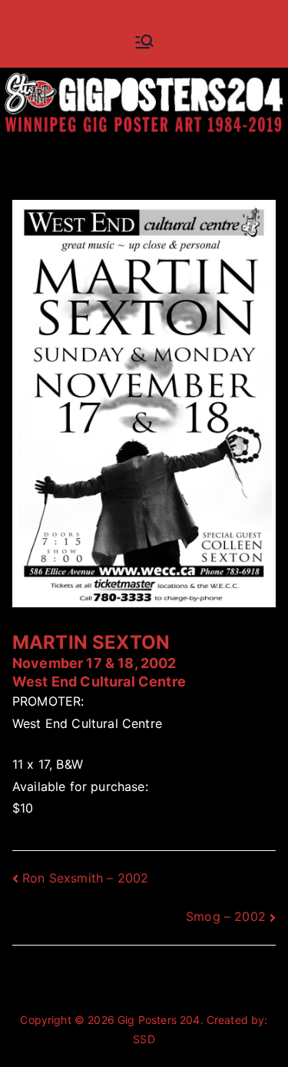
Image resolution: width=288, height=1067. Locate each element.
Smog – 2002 (226, 916)
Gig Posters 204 (159, 1019)
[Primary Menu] (144, 41)
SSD (143, 1038)
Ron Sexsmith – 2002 (85, 878)
